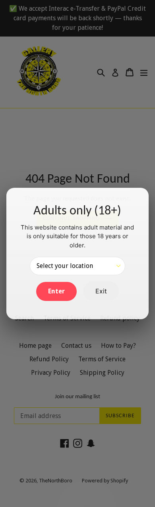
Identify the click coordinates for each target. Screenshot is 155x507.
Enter (56, 291)
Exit (101, 291)
